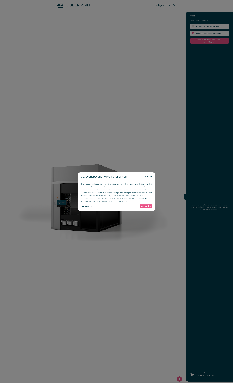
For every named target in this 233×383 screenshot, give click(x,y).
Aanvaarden (146, 206)
